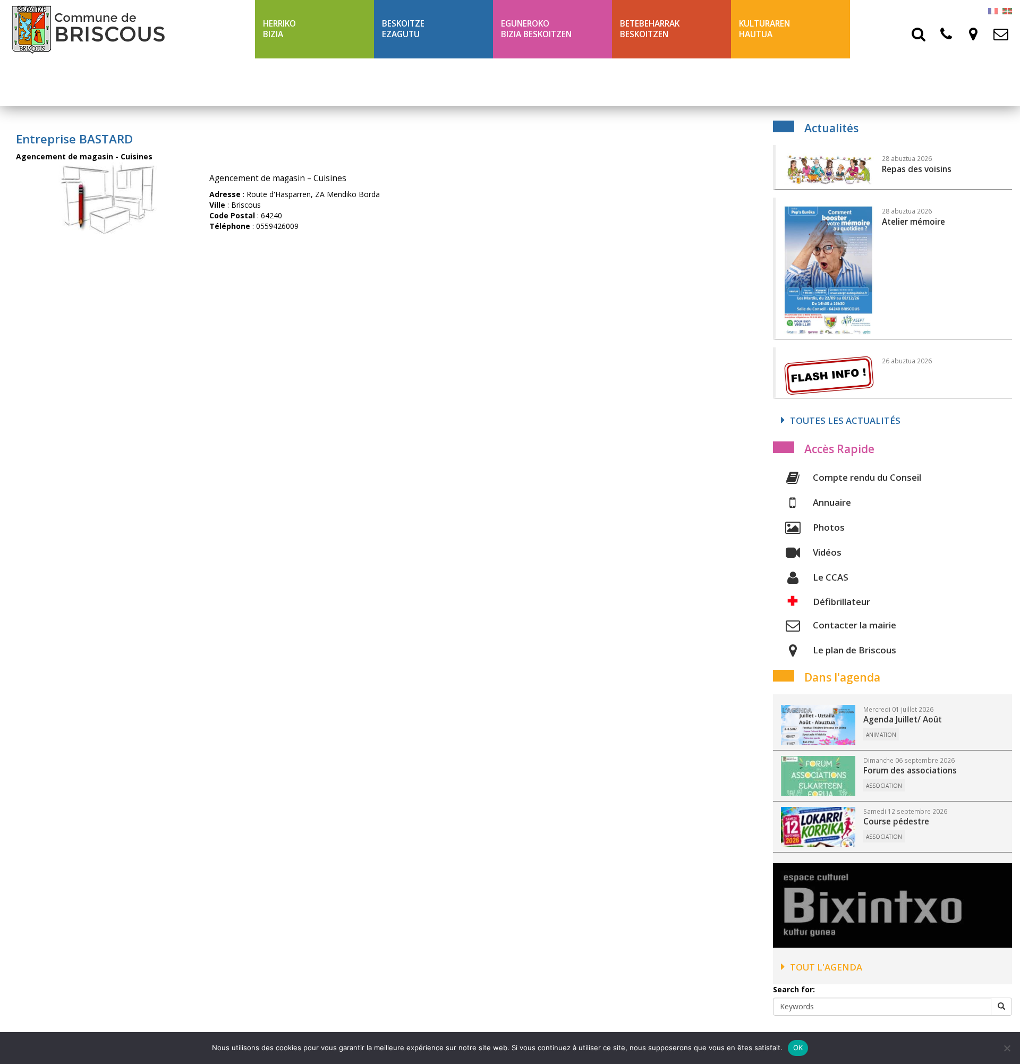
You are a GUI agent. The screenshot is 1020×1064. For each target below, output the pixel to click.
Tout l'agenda (826, 967)
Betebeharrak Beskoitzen (649, 29)
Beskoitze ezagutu (403, 29)
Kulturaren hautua (764, 29)
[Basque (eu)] (1007, 10)
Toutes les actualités (845, 420)
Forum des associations (910, 770)
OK (798, 1047)
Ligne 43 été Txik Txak (309, 82)
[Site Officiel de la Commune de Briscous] (127, 29)
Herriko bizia (279, 29)
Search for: (794, 989)
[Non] (1006, 1048)
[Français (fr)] (993, 10)
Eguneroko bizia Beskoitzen (536, 29)
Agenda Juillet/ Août (902, 719)
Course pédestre (896, 821)
